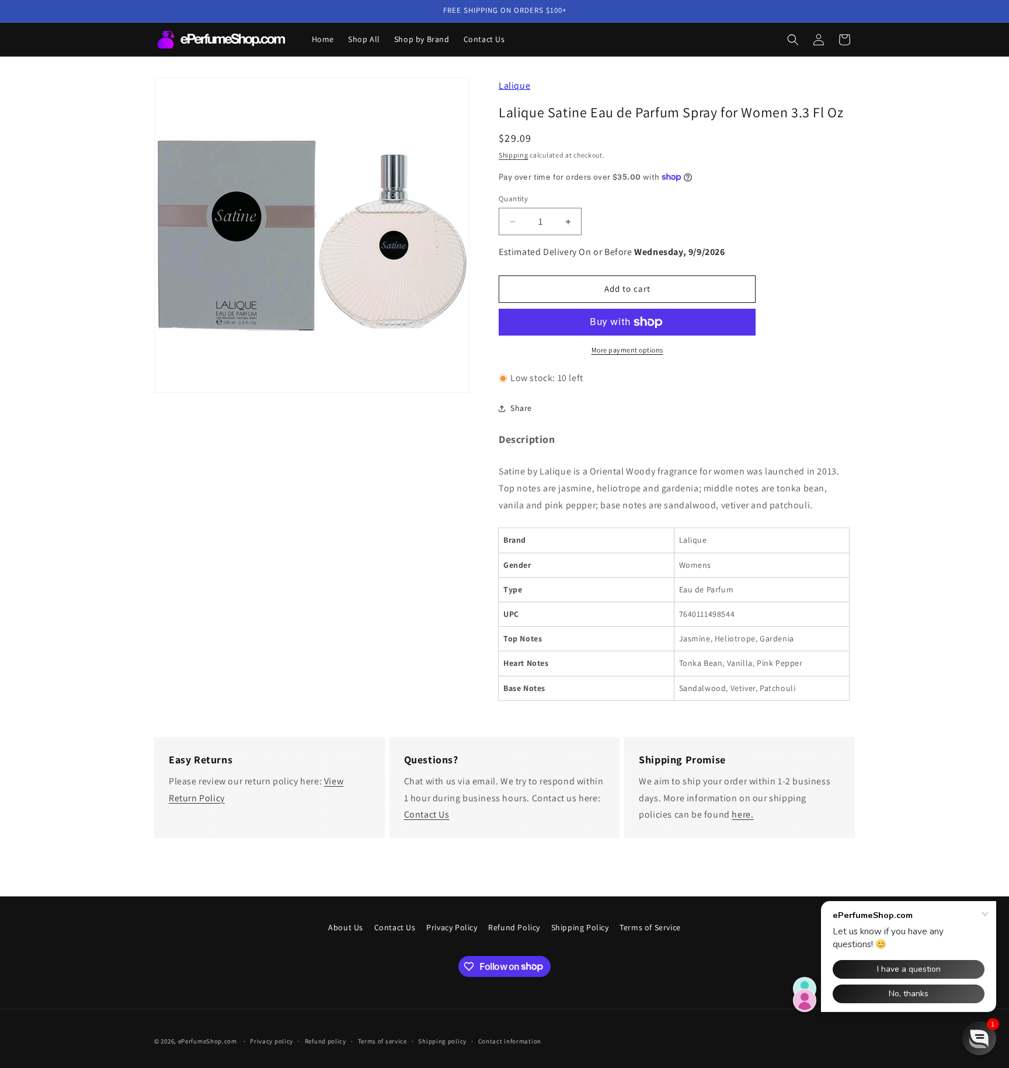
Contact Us (427, 814)
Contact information (509, 1040)
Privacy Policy (451, 927)
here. (742, 814)
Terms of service (382, 1040)
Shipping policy (442, 1040)
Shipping (513, 155)
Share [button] (521, 408)
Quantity (513, 199)
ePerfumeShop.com (207, 1041)
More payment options (627, 349)
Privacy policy (271, 1040)
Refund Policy (514, 927)
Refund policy (325, 1040)
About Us (345, 927)
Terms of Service (650, 927)
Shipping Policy (580, 927)
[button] (793, 40)
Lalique (514, 85)
